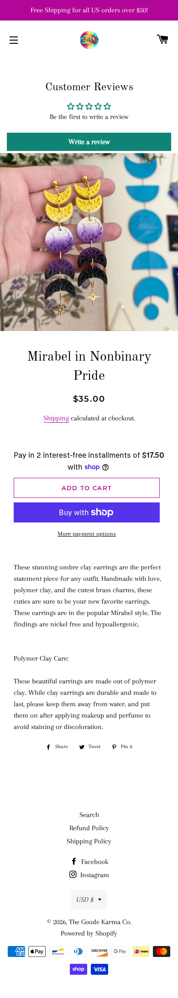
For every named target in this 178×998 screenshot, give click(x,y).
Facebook (93, 862)
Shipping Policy (89, 841)
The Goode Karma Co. (100, 922)
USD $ (85, 899)
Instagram (94, 875)
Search (89, 815)
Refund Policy (89, 828)
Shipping (56, 418)
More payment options (87, 533)
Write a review (89, 142)
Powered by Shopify (89, 933)
